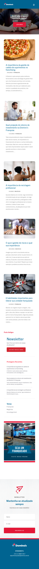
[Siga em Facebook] (15, 561)
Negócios (17, 191)
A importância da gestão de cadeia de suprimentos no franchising (17, 67)
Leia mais (19, 24)
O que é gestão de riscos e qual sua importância (19, 244)
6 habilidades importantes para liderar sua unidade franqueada (19, 299)
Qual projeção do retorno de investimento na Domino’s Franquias (18, 127)
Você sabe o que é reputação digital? (19, 17)
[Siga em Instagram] (19, 561)
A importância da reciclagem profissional (19, 390)
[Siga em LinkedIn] (23, 561)
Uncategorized (12, 412)
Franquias (17, 72)
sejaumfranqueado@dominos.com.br (19, 555)
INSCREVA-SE (19, 530)
